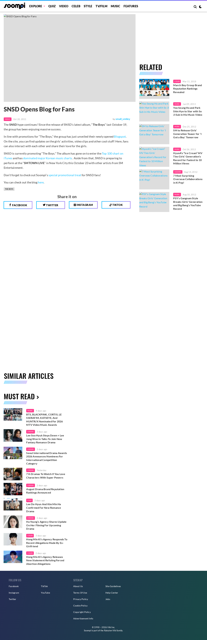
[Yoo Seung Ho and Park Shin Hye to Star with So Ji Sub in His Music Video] (154, 111)
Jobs (107, 599)
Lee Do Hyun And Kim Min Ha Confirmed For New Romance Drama (43, 508)
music (30, 411)
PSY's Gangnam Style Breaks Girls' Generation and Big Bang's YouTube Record (187, 203)
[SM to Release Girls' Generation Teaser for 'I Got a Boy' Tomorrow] (154, 134)
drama (30, 432)
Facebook (19, 205)
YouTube (45, 592)
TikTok (44, 586)
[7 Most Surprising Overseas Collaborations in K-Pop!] (154, 179)
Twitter (52, 205)
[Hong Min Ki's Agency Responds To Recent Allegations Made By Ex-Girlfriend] (13, 539)
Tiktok (117, 204)
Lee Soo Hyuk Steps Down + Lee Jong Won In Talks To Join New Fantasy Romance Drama (45, 439)
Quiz (52, 6)
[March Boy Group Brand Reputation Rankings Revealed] (154, 89)
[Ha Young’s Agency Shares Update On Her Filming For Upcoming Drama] (13, 521)
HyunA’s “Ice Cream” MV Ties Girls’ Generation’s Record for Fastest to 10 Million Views (187, 158)
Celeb (76, 6)
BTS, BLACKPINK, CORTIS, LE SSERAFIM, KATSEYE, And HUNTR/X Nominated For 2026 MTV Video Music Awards (44, 419)
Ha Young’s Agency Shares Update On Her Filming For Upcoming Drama (46, 525)
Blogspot (120, 136)
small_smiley (123, 118)
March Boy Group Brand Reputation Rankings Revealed (187, 89)
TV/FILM (101, 6)
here (41, 182)
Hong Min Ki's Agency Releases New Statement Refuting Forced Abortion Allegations (45, 560)
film (29, 500)
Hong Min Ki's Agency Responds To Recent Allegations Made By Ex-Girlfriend (46, 543)
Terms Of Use (80, 592)
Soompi (177, 172)
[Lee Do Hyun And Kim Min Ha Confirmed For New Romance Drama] (13, 504)
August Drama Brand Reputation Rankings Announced (45, 491)
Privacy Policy (80, 599)
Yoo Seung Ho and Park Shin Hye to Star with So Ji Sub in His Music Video (187, 111)
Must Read (19, 396)
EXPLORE (35, 6)
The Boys (9, 189)
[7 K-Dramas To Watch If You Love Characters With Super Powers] (13, 474)
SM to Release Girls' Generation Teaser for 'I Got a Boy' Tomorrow (187, 134)
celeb (30, 535)
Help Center (111, 592)
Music (115, 6)
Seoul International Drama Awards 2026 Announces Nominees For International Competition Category (46, 458)
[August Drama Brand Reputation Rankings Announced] (13, 489)
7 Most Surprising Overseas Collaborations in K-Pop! (187, 179)
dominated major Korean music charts (47, 158)
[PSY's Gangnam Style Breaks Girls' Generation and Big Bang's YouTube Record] (154, 202)
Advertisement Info (83, 618)
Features (131, 6)
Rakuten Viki (110, 630)
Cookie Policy (80, 605)
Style (88, 6)
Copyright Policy (82, 612)
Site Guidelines (113, 586)
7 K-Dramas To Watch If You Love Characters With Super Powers (45, 475)
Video (63, 6)
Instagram (84, 204)
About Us (78, 586)
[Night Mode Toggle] (200, 7)
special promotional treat (65, 175)
